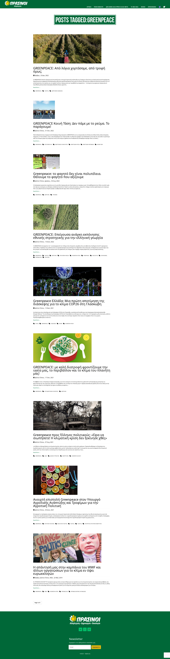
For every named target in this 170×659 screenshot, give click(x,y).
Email (80, 629)
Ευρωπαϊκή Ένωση (64, 255)
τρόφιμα (55, 194)
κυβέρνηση (86, 255)
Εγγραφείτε (96, 647)
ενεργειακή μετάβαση (88, 144)
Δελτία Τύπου (39, 131)
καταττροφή (65, 456)
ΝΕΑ (51, 578)
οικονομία (104, 255)
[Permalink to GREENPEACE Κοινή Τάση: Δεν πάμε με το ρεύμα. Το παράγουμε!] (44, 118)
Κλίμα (60, 323)
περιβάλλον (38, 257)
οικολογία (95, 255)
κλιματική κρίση (76, 255)
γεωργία (47, 91)
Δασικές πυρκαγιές (54, 456)
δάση (46, 456)
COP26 (36, 323)
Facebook (85, 629)
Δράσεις (47, 181)
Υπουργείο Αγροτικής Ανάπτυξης (93, 523)
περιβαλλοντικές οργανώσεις (78, 591)
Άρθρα (37, 75)
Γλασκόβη (53, 323)
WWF (46, 591)
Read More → (36, 87)
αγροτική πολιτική (49, 523)
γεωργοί (79, 523)
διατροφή (47, 194)
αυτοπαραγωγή (48, 144)
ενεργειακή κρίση (75, 144)
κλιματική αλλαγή (76, 456)
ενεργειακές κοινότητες (61, 144)
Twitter (89, 629)
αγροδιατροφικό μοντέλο (51, 391)
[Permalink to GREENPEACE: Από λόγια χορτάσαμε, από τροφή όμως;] (67, 63)
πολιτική (47, 257)
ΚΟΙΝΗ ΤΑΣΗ (100, 144)
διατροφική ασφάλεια (57, 91)
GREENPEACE (38, 91)
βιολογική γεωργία (62, 523)
